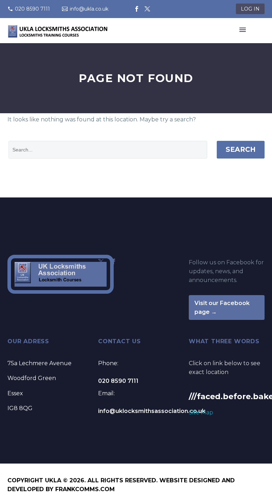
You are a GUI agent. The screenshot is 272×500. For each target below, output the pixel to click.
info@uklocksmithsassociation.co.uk (151, 411)
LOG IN (250, 9)
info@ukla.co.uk (89, 9)
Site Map (201, 412)
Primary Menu (242, 29)
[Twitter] (147, 9)
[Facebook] (136, 9)
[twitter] (101, 261)
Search (241, 149)
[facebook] (114, 261)
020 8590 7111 (32, 9)
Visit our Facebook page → (222, 307)
